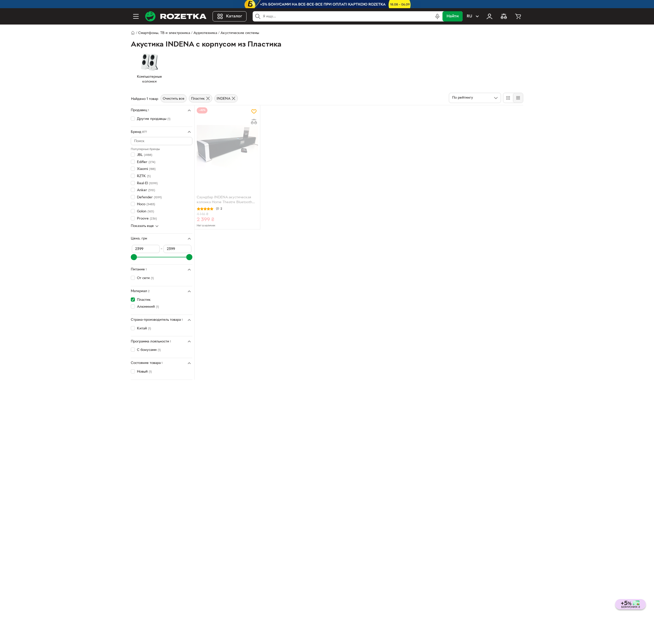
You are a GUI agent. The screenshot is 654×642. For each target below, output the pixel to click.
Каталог (234, 16)
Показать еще (142, 226)
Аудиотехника (205, 33)
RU (469, 16)
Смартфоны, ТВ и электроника (164, 33)
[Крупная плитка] (508, 98)
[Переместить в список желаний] (254, 111)
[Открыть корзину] (518, 16)
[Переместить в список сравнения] (254, 122)
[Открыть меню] (136, 16)
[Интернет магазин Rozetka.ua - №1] (175, 16)
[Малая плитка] (518, 98)
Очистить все (173, 98)
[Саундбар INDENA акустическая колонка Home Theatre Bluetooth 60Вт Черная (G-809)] (227, 147)
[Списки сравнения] (504, 16)
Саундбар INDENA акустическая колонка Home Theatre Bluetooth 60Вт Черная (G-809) (224, 200)
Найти (453, 16)
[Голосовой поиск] (437, 16)
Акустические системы (239, 33)
